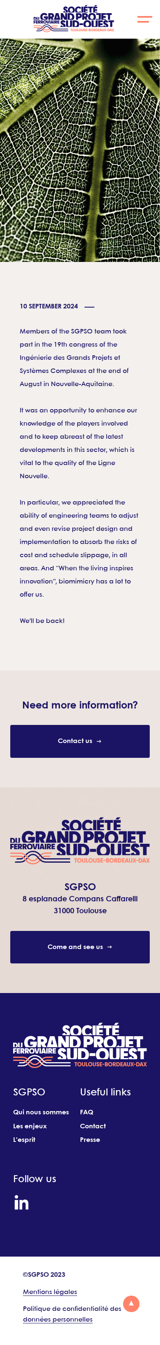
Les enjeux (30, 1126)
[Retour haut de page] (131, 1304)
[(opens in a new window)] (21, 1202)
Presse (90, 1140)
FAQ (86, 1112)
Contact (93, 1126)
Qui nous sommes (41, 1112)
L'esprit (24, 1140)
